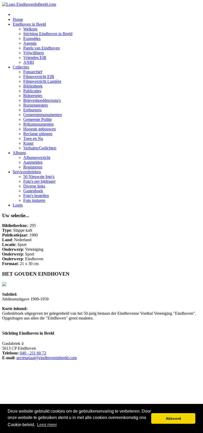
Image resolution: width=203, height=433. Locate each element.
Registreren (32, 167)
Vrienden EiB (34, 57)
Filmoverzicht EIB (38, 76)
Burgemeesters (35, 105)
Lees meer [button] (47, 424)
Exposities (31, 38)
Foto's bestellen (36, 195)
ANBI (28, 62)
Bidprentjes (32, 95)
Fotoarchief (32, 72)
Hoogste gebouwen (39, 129)
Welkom (30, 29)
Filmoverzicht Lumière (42, 81)
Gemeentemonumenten (42, 114)
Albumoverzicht (36, 157)
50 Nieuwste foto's (38, 176)
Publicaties (32, 91)
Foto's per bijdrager (39, 181)
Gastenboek (33, 191)
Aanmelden (33, 162)
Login (18, 205)
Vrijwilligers (33, 53)
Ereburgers (32, 110)
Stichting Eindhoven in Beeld (47, 33)
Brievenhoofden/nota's (42, 100)
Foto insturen (34, 200)
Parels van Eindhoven (41, 48)
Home (18, 19)
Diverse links (34, 186)
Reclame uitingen (37, 133)
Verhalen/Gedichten (39, 148)
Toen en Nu (33, 138)
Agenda (29, 43)
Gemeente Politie (37, 119)
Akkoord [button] (173, 418)
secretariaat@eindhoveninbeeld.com (46, 357)
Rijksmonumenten (38, 124)
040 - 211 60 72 (33, 353)
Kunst (28, 143)
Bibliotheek (33, 86)
